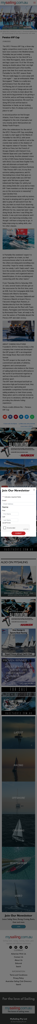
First (3, 510)
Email (4, 500)
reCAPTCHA (6, 523)
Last (3, 517)
